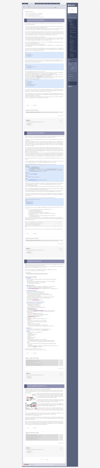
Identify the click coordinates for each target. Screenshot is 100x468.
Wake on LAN (72, 26)
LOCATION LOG (38, 3)
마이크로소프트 (72, 71)
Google (71, 45)
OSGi (75, 67)
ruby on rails (74, 69)
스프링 (76, 68)
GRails (71, 36)
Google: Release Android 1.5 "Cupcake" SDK (33, 365)
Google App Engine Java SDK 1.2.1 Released (33, 361)
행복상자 (28, 120)
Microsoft (73, 62)
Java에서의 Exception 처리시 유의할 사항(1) (35, 14)
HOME (25, 3)
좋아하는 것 (28, 432)
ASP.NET (75, 71)
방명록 (59, 464)
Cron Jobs (44, 330)
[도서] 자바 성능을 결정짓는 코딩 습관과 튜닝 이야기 (37, 385)
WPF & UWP (72, 40)
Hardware (72, 48)
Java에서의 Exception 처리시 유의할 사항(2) (35, 13)
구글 (75, 62)
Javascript (72, 70)
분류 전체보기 (71, 20)
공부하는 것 (28, 110)
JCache (34, 313)
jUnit (71, 31)
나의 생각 (72, 23)
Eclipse (73, 67)
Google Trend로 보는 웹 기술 (30, 362)
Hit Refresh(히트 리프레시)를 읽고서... (32, 434)
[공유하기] (29, 105)
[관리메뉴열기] (98, 2)
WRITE (57, 3)
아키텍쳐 (70, 69)
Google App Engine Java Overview (33, 15)
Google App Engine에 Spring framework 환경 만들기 (34, 363)
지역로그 (56, 464)
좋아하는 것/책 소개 (31, 386)
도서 (68, 72)
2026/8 (29, 6)
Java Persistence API (31, 309)
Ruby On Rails (72, 30)
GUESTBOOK (44, 3)
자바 (70, 72)
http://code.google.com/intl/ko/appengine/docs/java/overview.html (37, 273)
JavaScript (72, 56)
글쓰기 (64, 464)
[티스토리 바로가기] (26, 464)
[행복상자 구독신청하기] (70, 86)
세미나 (69, 70)
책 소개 (31, 432)
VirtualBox (72, 55)
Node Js (71, 39)
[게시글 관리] (31, 105)
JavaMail (29, 318)
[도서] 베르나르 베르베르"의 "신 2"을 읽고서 (32, 437)
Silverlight (71, 66)
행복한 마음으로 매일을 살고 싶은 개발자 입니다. (35, 121)
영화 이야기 (72, 43)
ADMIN (50, 3)
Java (31, 110)
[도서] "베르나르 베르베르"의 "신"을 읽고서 (32, 439)
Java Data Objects (30, 308)
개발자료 (72, 68)
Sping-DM (70, 67)
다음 (47, 459)
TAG (31, 3)
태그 (54, 464)
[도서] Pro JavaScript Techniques (31, 438)
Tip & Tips (71, 49)
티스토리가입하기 (32, 464)
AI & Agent (72, 25)
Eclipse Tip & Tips (73, 50)
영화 (68, 69)
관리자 (62, 464)
